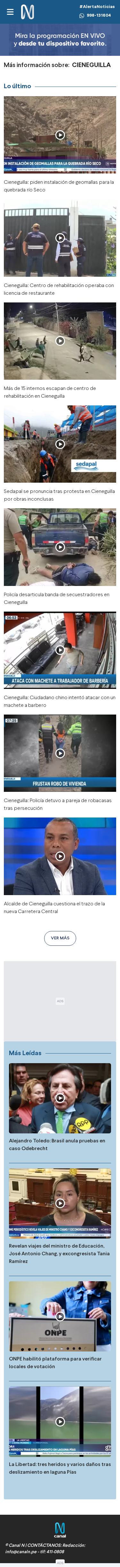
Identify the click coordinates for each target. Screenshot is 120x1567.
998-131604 (99, 15)
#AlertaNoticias (97, 7)
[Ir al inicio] (27, 12)
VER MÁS (60, 938)
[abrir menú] (10, 12)
